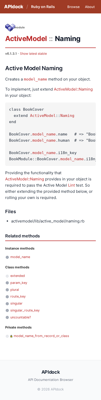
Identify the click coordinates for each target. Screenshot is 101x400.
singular (16, 303)
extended (17, 276)
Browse (73, 7)
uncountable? (20, 317)
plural (14, 290)
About (90, 7)
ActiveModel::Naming (73, 89)
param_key (18, 283)
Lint (71, 185)
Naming (67, 115)
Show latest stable (33, 53)
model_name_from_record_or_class (41, 336)
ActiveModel (26, 38)
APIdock (13, 6)
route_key (18, 296)
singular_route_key (25, 310)
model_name (35, 79)
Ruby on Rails (43, 6)
